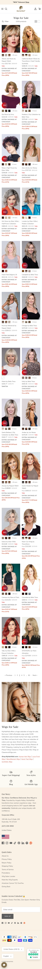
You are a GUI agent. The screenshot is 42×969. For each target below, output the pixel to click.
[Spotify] (27, 843)
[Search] (7, 8)
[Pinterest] (19, 843)
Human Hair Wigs (25, 756)
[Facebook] (3, 843)
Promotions (6, 873)
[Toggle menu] (2, 8)
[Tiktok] (15, 843)
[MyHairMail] (21, 9)
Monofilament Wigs (13, 759)
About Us (5, 856)
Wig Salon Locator (8, 876)
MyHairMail (9, 961)
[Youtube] (11, 843)
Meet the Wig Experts (10, 880)
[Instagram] (7, 843)
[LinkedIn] (23, 843)
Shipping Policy (7, 866)
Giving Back (6, 886)
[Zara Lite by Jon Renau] (31, 148)
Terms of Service (8, 869)
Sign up (8, 916)
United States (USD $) (11, 949)
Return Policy (6, 863)
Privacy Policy (7, 859)
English (6, 956)
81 (29, 675)
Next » (35, 675)
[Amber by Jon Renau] (31, 412)
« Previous (8, 675)
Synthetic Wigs (7, 762)
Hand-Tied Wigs (27, 759)
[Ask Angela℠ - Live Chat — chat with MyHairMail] (4, 965)
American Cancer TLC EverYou (13, 883)
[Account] (35, 8)
